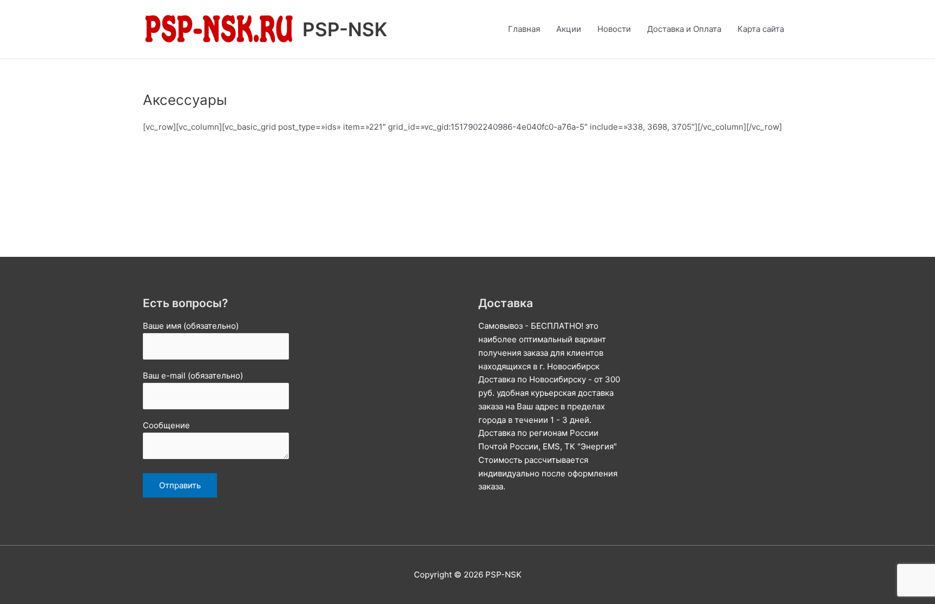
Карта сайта (761, 29)
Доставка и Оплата (684, 29)
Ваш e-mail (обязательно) (193, 375)
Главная (524, 29)
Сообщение (166, 425)
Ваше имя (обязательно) (191, 326)
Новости (614, 29)
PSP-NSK (344, 29)
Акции (568, 29)
